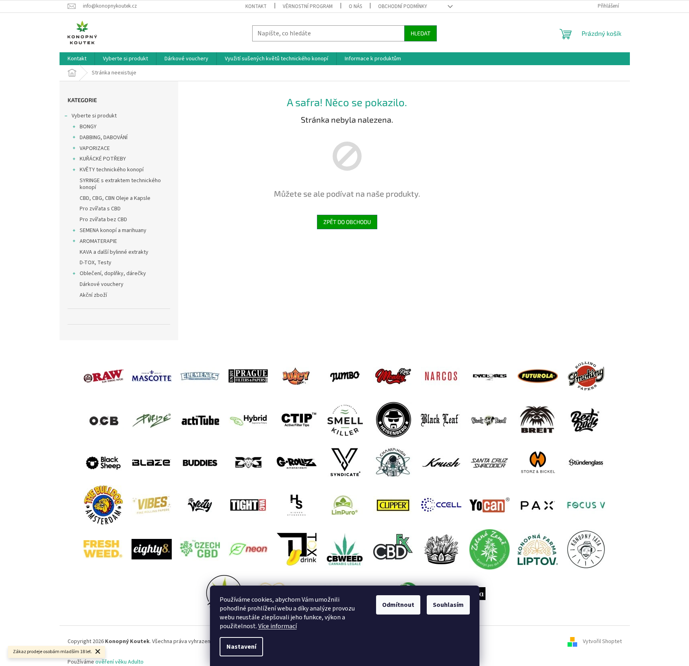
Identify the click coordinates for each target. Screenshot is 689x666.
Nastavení (241, 646)
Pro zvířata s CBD (100, 209)
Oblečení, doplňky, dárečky (113, 273)
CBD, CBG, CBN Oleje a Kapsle (115, 198)
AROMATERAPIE (98, 241)
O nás (355, 6)
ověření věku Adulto (119, 662)
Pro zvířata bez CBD (103, 220)
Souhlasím (448, 604)
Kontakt (256, 6)
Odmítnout (398, 604)
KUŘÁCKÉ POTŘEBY (103, 159)
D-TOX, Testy (95, 263)
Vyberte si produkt (94, 116)
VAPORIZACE (95, 148)
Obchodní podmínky (402, 6)
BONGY (88, 127)
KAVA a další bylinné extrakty (114, 252)
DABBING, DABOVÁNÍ (104, 138)
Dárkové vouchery (101, 284)
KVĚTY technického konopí (112, 170)
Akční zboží (93, 295)
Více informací (277, 626)
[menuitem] (77, 58)
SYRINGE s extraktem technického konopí (120, 184)
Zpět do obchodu (347, 221)
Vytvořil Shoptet (602, 642)
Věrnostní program (308, 6)
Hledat (420, 33)
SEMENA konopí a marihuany (113, 230)
